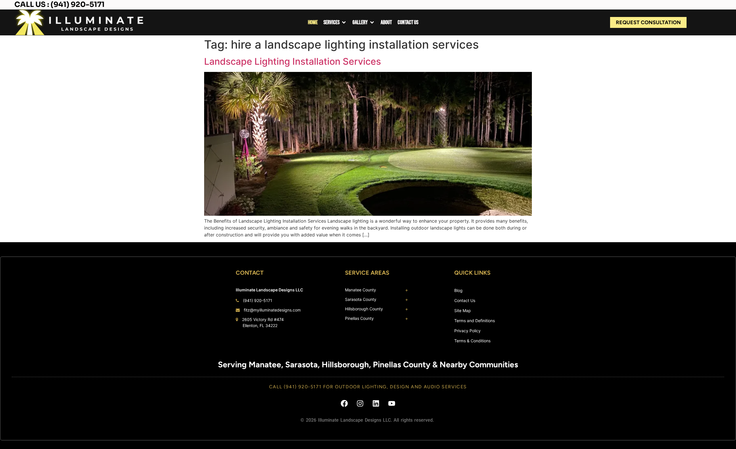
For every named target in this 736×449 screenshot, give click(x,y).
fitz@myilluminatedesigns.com (272, 309)
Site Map (462, 310)
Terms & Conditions (472, 340)
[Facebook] (344, 403)
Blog (458, 290)
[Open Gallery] (372, 22)
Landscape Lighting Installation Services (292, 61)
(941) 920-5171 (257, 300)
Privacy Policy (467, 330)
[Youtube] (392, 403)
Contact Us (464, 300)
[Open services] (344, 22)
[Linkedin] (376, 403)
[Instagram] (360, 403)
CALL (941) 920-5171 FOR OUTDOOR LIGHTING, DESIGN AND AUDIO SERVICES (368, 386)
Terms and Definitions (474, 320)
